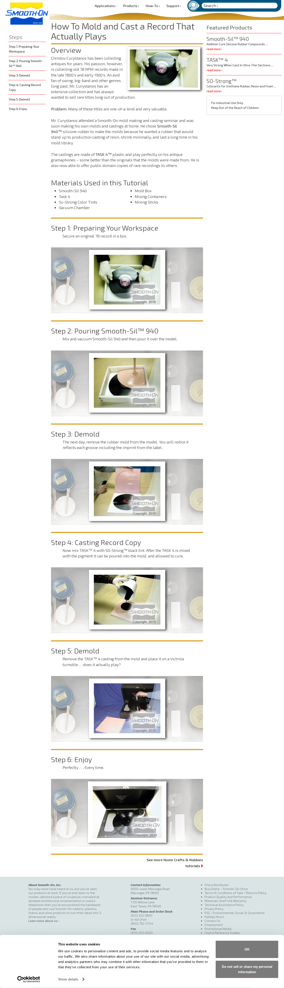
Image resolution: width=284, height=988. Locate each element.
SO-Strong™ (222, 81)
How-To (153, 6)
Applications (105, 6)
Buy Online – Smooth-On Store (226, 889)
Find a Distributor (217, 885)
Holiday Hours (214, 917)
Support (173, 6)
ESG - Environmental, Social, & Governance (235, 913)
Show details (68, 979)
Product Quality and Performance (228, 897)
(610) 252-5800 (141, 915)
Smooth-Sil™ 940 (228, 38)
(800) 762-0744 (142, 923)
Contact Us (212, 921)
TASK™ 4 (217, 60)
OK (247, 949)
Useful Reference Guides (222, 933)
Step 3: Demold (19, 75)
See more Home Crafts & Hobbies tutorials (175, 863)
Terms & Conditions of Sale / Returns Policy (235, 893)
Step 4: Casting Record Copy (25, 87)
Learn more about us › (43, 921)
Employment (214, 925)
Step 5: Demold (19, 99)
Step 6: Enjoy (18, 109)
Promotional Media (218, 929)
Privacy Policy (214, 909)
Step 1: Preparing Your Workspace (24, 49)
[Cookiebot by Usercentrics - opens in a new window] (28, 979)
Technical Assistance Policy (224, 905)
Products (131, 6)
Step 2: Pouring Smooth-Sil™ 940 (26, 63)
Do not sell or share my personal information (247, 969)
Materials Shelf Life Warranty (226, 901)
